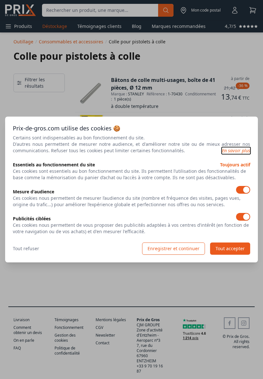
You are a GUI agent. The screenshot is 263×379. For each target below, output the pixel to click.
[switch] (243, 190)
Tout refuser (26, 248)
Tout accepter (230, 248)
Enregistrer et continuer (173, 248)
